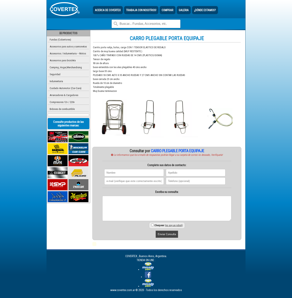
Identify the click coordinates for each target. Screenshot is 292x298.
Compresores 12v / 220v (62, 102)
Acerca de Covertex (108, 10)
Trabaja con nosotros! (141, 10)
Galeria (184, 10)
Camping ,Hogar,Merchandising (66, 67)
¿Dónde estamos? (205, 10)
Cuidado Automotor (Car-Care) (65, 88)
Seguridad (55, 74)
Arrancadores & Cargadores (64, 95)
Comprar (167, 10)
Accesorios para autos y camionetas (68, 46)
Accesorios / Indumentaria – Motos (68, 53)
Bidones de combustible (62, 109)
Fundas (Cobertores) (60, 39)
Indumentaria (56, 81)
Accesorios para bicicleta (63, 60)
